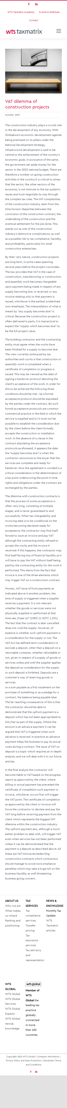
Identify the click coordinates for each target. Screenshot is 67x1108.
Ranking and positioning (12, 923)
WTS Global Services (12, 1001)
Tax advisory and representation (33, 955)
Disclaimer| (49, 1060)
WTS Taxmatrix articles (52, 925)
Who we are (13, 905)
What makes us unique (13, 913)
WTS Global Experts (12, 1011)
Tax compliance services (33, 915)
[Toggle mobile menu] (59, 31)
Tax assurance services (32, 940)
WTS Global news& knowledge (12, 1023)
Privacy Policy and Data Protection (23, 1060)
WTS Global (12, 994)
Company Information (48, 1056)
